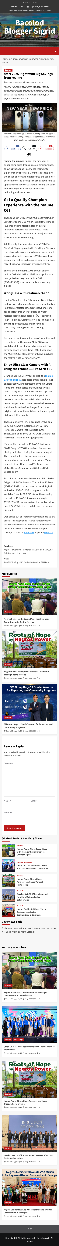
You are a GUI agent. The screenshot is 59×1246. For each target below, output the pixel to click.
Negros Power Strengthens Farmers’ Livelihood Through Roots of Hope (30, 882)
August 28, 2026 (30, 1162)
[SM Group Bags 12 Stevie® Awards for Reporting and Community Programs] (29, 702)
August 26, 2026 (30, 731)
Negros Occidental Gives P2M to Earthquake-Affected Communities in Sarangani (31, 912)
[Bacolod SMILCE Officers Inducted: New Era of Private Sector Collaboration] (8, 895)
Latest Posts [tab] (11, 838)
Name (7, 800)
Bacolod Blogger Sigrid (29, 27)
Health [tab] (26, 838)
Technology (27, 862)
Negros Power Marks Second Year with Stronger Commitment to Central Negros (26, 620)
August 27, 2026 (30, 1216)
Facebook (29, 532)
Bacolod (20, 862)
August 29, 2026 (30, 626)
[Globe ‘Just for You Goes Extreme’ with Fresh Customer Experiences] (8, 865)
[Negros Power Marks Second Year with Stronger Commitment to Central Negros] (29, 596)
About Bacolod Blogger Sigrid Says (25, 6)
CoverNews (42, 1238)
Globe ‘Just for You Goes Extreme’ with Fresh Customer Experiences (32, 867)
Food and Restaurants (18, 10)
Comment (9, 763)
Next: (26, 560)
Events (48, 10)
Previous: (28, 550)
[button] (4, 50)
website (48, 532)
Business (45, 6)
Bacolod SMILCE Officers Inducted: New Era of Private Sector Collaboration (32, 897)
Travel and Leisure (36, 10)
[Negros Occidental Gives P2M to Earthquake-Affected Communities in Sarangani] (8, 910)
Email (34, 800)
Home (29, 1228)
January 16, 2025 (32, 82)
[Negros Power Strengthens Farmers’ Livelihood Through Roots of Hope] (29, 649)
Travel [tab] (38, 838)
